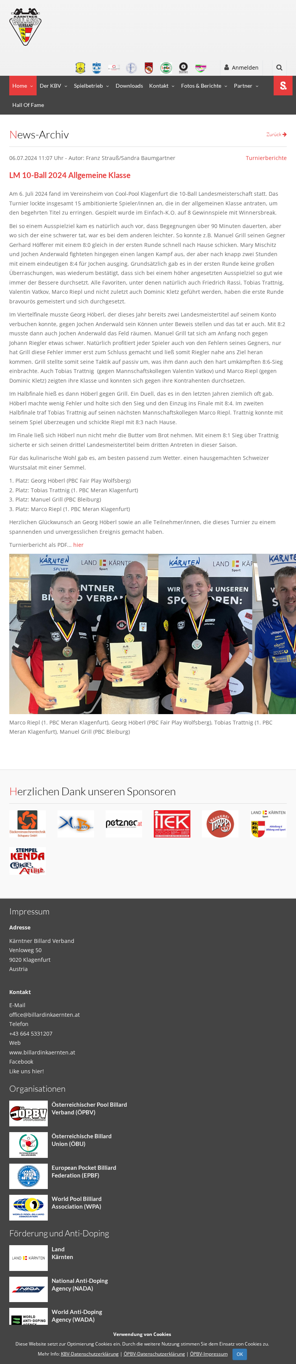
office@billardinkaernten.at (44, 1014)
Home (19, 85)
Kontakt (158, 85)
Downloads (129, 85)
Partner (243, 85)
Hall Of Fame (28, 105)
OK (240, 1354)
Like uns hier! (26, 1071)
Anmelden (244, 67)
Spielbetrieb (88, 85)
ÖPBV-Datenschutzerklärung (154, 1354)
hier (78, 544)
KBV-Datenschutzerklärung (90, 1354)
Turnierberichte (266, 158)
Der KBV (50, 85)
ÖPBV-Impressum (209, 1354)
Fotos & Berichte (201, 85)
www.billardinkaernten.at (42, 1052)
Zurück (274, 134)
